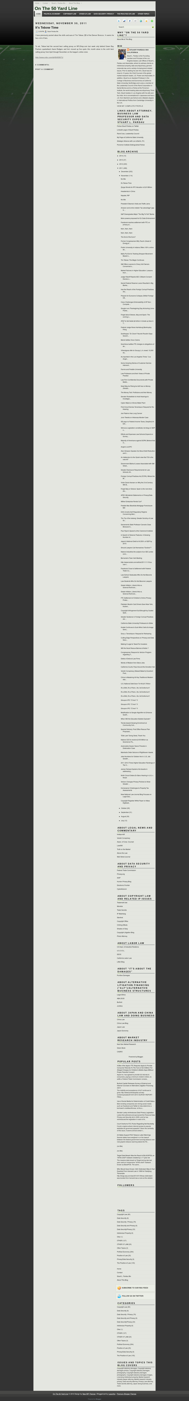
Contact (45, 3)
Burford (119, 1002)
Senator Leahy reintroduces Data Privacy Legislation (135, 1112)
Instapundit (121, 834)
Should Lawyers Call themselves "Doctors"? (136, 547)
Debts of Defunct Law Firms (130, 658)
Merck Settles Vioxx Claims (130, 340)
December (124, 171)
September (125, 812)
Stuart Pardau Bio (139, 50)
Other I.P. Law (85, 14)
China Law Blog (122, 1023)
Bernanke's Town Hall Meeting (131, 558)
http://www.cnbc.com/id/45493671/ (49, 57)
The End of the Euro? (128, 237)
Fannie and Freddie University (131, 369)
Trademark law (122, 902)
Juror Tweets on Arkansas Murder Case (134, 417)
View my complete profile (130, 106)
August (123, 816)
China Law (121, 1019)
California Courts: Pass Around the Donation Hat (138, 667)
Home (37, 3)
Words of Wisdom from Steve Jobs (133, 663)
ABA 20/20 (120, 998)
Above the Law (122, 853)
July (122, 820)
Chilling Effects (122, 925)
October (124, 808)
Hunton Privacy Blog (124, 881)
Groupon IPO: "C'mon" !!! (129, 700)
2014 (121, 156)
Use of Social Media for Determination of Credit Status (136, 1101)
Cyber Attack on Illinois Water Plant (133, 403)
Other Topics (143, 14)
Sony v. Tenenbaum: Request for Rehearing (136, 633)
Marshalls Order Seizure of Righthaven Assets (137, 752)
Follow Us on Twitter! (132, 1296)
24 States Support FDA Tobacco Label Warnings (134, 1135)
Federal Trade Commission (126, 870)
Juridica (120, 1006)
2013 (121, 160)
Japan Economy (122, 1030)
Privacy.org (121, 874)
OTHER (119, 1240)
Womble (120, 906)
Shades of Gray (122, 929)
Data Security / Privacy (104, 14)
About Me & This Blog (124, 39)
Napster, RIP (125, 195)
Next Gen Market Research (126, 1044)
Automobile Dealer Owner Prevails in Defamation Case (134, 747)
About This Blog (74, 3)
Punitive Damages (123, 975)
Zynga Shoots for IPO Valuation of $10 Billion (136, 187)
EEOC (119, 954)
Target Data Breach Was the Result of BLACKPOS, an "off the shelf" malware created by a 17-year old (135, 1156)
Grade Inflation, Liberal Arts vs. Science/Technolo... (131, 586)
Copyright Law (69, 14)
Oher (118, 1237)
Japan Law (121, 1027)
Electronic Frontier (123, 885)
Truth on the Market (123, 849)
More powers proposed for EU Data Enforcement (138, 218)
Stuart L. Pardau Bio (58, 3)
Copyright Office (122, 921)
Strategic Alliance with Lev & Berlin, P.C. (131, 141)
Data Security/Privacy (124, 1229)
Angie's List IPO (126, 447)
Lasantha (112, 1394)
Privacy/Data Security (124, 1259)
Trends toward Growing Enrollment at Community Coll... (134, 724)
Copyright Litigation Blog (125, 932)
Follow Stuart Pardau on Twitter (128, 126)
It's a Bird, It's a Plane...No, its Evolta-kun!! (135, 688)
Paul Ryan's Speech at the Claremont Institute (137, 531)
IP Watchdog (121, 914)
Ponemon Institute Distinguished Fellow (131, 145)
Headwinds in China (128, 191)
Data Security (121, 1218)
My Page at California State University (130, 137)
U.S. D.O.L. (121, 950)
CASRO (120, 1051)
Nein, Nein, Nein (126, 229)
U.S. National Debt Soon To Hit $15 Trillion (135, 683)
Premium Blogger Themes (126, 1394)
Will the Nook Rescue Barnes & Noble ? (135, 648)
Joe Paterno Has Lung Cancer (131, 413)
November (124, 175)
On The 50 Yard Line (56, 8)
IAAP (118, 878)
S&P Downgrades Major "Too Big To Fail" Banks (137, 214)
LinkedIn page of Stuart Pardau (128, 130)
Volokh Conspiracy (123, 838)
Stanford (120, 917)
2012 (121, 164)
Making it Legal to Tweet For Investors (134, 644)
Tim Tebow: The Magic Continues (132, 260)
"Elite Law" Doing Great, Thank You (133, 735)
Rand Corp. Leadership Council (128, 133)
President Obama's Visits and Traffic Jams (135, 204)
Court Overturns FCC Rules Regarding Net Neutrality (135, 1124)
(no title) (120, 1146)
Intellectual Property (124, 1233)
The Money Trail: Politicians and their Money (136, 392)
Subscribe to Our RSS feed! (135, 1287)
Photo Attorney (122, 936)
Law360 (120, 845)
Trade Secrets (122, 910)
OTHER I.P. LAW (122, 1244)
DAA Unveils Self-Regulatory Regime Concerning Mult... (134, 513)
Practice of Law (122, 1255)
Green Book (121, 1048)
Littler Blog (120, 962)
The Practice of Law (126, 14)
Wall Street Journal (123, 857)
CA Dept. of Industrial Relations (128, 947)
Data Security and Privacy (126, 1225)
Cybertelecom (122, 889)
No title (123, 179)
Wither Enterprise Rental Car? (131, 501)
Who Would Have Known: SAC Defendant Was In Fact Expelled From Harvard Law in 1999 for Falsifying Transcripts (136, 1171)
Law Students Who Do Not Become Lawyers (136, 581)
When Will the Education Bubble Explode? (135, 719)
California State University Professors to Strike (137, 623)
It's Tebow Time (46, 27)
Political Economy (52, 14)
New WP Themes (89, 1394)
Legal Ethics (121, 995)
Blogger (140, 1057)
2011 (121, 168)
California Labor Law (124, 958)
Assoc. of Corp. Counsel (125, 842)
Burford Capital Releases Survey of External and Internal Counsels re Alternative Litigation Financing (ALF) (135, 1085)
